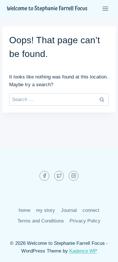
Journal (69, 210)
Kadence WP (83, 251)
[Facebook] (44, 176)
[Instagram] (73, 176)
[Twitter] (59, 176)
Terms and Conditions (40, 221)
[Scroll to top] (103, 253)
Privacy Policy (85, 221)
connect (90, 210)
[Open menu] (105, 8)
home (24, 210)
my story (45, 210)
